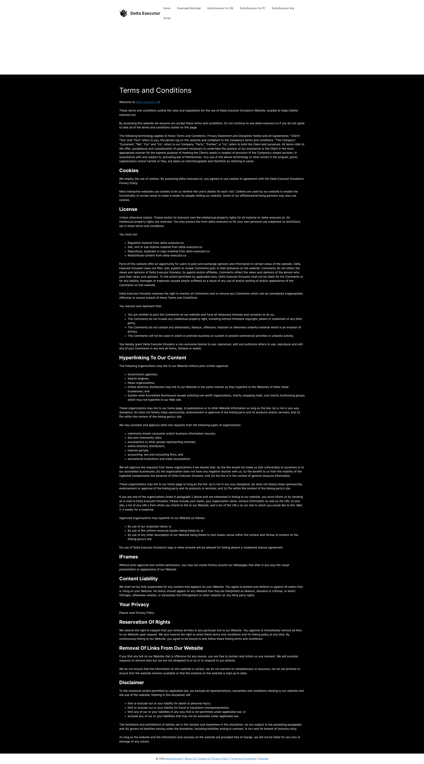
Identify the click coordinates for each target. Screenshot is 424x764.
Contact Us (204, 758)
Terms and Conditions (244, 758)
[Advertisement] (212, 51)
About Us (190, 758)
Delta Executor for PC (252, 8)
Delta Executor (145, 13)
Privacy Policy (220, 758)
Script (166, 18)
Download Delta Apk (189, 8)
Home (166, 8)
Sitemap (263, 758)
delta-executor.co (147, 102)
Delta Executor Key (283, 8)
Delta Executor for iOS (220, 8)
